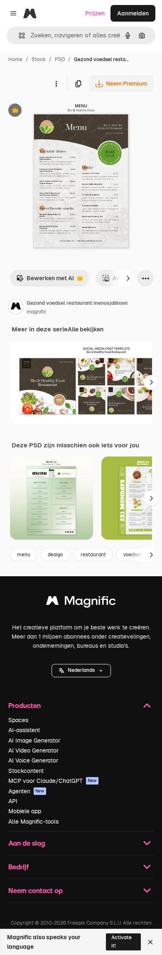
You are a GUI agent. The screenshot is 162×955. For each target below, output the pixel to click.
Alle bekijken (85, 329)
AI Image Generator (34, 740)
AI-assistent (24, 730)
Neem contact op (35, 890)
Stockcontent (26, 771)
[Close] (150, 942)
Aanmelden (133, 13)
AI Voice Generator (33, 760)
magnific (37, 311)
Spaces (18, 720)
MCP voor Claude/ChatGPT (52, 781)
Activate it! (121, 941)
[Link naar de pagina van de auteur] (15, 307)
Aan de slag (26, 843)
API (12, 801)
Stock (39, 59)
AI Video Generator (33, 750)
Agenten (26, 791)
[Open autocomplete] (18, 35)
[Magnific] (81, 602)
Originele (55, 111)
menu (23, 554)
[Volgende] (127, 278)
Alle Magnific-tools (33, 821)
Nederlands (81, 670)
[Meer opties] (56, 83)
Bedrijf (18, 866)
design (55, 554)
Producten (24, 705)
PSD (60, 59)
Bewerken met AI (45, 280)
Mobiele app (24, 811)
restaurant (93, 554)
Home (15, 59)
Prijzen (95, 13)
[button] (81, 670)
